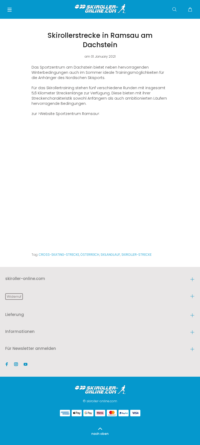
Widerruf (14, 296)
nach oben (100, 433)
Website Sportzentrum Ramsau (69, 113)
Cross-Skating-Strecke (59, 254)
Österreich (89, 254)
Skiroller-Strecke (136, 254)
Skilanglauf (110, 254)
